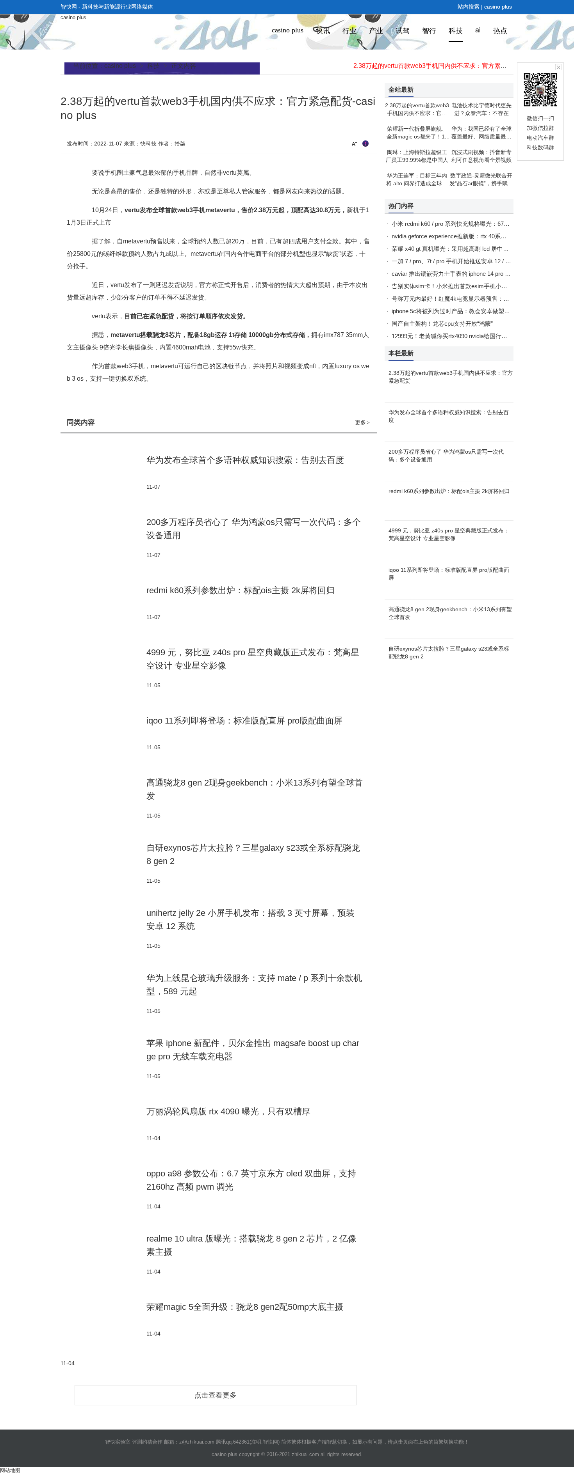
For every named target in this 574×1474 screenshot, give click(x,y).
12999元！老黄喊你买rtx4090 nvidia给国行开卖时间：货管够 (470, 336)
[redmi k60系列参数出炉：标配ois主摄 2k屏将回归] (103, 602)
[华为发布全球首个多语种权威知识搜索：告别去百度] (103, 472)
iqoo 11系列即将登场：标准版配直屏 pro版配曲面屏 (244, 720)
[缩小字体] (365, 143)
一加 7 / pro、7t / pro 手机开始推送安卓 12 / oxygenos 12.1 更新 (474, 261)
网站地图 (10, 1470)
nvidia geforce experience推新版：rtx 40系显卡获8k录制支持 (470, 236)
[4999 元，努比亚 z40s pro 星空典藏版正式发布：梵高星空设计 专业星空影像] (103, 667)
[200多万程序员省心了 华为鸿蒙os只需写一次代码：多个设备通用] (103, 537)
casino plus (498, 7)
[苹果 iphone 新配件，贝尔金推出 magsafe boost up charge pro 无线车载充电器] (103, 1058)
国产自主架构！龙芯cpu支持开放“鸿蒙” (442, 323)
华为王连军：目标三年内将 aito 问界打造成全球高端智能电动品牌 (416, 183)
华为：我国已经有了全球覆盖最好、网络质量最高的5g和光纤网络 (481, 136)
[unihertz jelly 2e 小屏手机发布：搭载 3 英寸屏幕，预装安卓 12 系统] (103, 928)
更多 (362, 422)
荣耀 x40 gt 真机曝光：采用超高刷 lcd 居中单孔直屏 (459, 248)
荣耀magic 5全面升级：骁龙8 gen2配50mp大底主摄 (244, 1307)
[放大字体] (354, 143)
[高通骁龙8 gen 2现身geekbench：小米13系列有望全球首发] (103, 798)
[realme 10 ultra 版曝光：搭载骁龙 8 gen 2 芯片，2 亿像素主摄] (103, 1253)
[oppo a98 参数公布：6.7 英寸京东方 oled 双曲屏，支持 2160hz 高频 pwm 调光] (103, 1188)
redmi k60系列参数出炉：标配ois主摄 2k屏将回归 (240, 590)
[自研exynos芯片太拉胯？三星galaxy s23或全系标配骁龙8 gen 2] (103, 863)
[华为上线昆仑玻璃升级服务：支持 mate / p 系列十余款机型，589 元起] (103, 993)
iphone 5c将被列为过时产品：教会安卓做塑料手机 (457, 311)
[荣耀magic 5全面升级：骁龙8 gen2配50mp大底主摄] (103, 1319)
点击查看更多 (215, 1395)
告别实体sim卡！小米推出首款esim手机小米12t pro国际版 (467, 286)
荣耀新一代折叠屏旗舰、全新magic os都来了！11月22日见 (417, 136)
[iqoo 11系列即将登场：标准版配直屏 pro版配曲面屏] (103, 732)
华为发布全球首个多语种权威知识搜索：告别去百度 (245, 460)
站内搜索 (469, 7)
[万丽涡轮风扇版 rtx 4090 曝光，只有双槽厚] (103, 1123)
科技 (153, 65)
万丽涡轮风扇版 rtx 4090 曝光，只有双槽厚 (228, 1111)
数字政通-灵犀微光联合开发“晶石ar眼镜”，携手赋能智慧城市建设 (481, 183)
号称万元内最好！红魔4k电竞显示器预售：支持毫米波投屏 (468, 298)
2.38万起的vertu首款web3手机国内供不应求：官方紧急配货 (436, 65)
